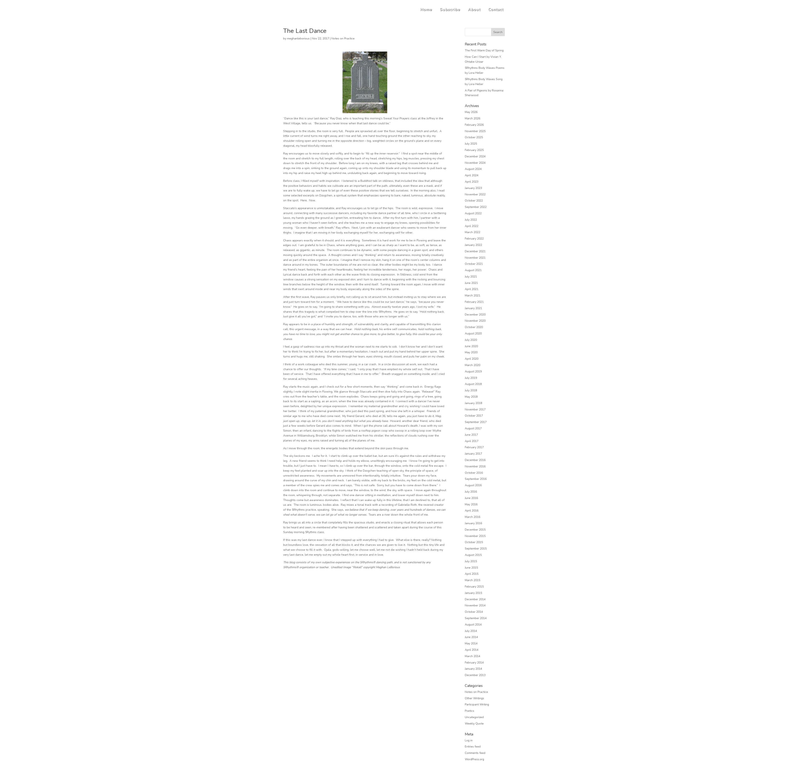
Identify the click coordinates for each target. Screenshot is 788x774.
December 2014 (475, 599)
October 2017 (474, 416)
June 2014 (471, 637)
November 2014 (475, 605)
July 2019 (471, 378)
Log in (469, 740)
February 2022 (474, 239)
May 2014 (471, 643)
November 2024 (475, 163)
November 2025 (475, 131)
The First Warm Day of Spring (484, 50)
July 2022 (471, 220)
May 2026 (471, 112)
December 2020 (475, 315)
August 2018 (473, 384)
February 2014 (474, 663)
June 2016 (471, 498)
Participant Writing (477, 704)
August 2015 (473, 555)
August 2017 (473, 428)
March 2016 (472, 517)
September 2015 (476, 549)
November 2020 (475, 321)
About (474, 9)
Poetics (469, 711)
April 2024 (471, 175)
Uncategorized (474, 717)
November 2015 (475, 536)
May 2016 (471, 504)
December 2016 (475, 460)
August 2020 (473, 333)
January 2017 (473, 454)
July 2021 (471, 277)
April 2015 (471, 574)
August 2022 (473, 213)
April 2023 (471, 182)
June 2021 (471, 283)
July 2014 (471, 631)
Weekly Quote (474, 724)
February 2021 (474, 302)
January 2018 (473, 403)
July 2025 (471, 144)
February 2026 (474, 125)
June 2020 (471, 346)
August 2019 (473, 371)
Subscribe (450, 9)
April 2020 (471, 359)
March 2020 (472, 365)
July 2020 (471, 340)
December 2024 (475, 156)
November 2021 (475, 258)
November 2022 (475, 194)
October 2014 (474, 612)
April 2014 (471, 650)
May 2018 (471, 397)
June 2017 (471, 435)
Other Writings (474, 698)
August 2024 (473, 169)
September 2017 (476, 422)
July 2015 (471, 561)
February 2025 (474, 150)
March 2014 (472, 656)
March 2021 (472, 295)
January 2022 (473, 245)
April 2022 (471, 226)
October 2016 (474, 473)
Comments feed (475, 753)
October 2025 (474, 137)
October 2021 (474, 264)
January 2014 (473, 669)
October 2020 (474, 327)
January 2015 (473, 593)
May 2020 (471, 352)
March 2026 (472, 118)
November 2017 (475, 409)
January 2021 (473, 308)
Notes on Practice (343, 38)
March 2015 (472, 580)
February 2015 (474, 587)
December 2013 (475, 675)
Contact (496, 9)
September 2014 (476, 618)
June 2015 (471, 568)
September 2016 (476, 479)
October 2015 (474, 542)
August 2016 (473, 485)
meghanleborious (298, 38)
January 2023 (473, 188)
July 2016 (471, 492)
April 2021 (471, 289)
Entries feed (473, 747)
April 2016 (471, 511)
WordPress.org (474, 759)
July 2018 (471, 390)
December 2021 (475, 251)
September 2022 (476, 207)
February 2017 (474, 447)
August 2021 (473, 270)
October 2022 (474, 201)
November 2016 (475, 466)
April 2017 (471, 441)
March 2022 (472, 232)
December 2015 (475, 530)
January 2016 (473, 523)
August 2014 (473, 625)
